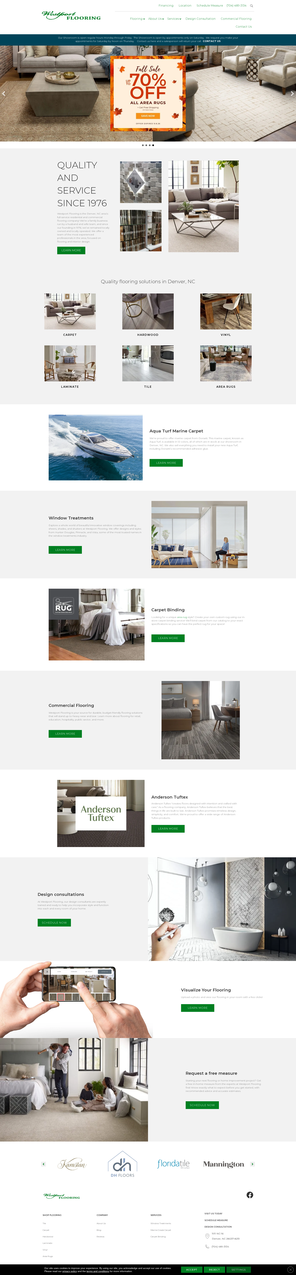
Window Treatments (161, 1223)
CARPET (70, 334)
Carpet (46, 1230)
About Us (101, 1223)
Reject (214, 1269)
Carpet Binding (158, 1236)
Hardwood (48, 1236)
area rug (182, 617)
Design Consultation (218, 1226)
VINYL (226, 334)
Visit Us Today (213, 1213)
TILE (148, 386)
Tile (44, 1223)
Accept (191, 1269)
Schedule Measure (216, 1220)
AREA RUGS (226, 386)
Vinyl (45, 1249)
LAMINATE (70, 386)
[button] (71, 250)
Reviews (100, 1236)
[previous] (3, 93)
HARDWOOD (148, 334)
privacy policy (69, 1271)
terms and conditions (98, 1271)
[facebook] (249, 1195)
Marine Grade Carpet (161, 1230)
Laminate (47, 1243)
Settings (239, 1269)
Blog (99, 1230)
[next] (292, 93)
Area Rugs (48, 1256)
